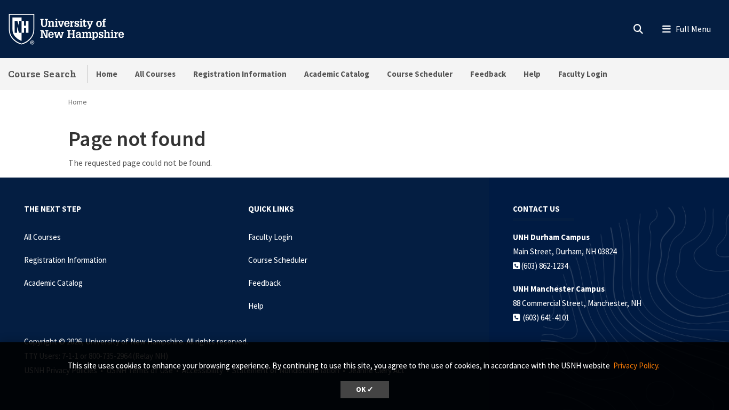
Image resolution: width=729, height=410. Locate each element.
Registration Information (240, 74)
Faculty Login (582, 74)
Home (106, 74)
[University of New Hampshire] (74, 28)
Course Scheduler (420, 74)
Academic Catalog (336, 74)
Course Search (42, 74)
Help (532, 74)
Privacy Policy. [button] (636, 365)
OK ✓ (365, 389)
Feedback (488, 74)
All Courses (155, 74)
